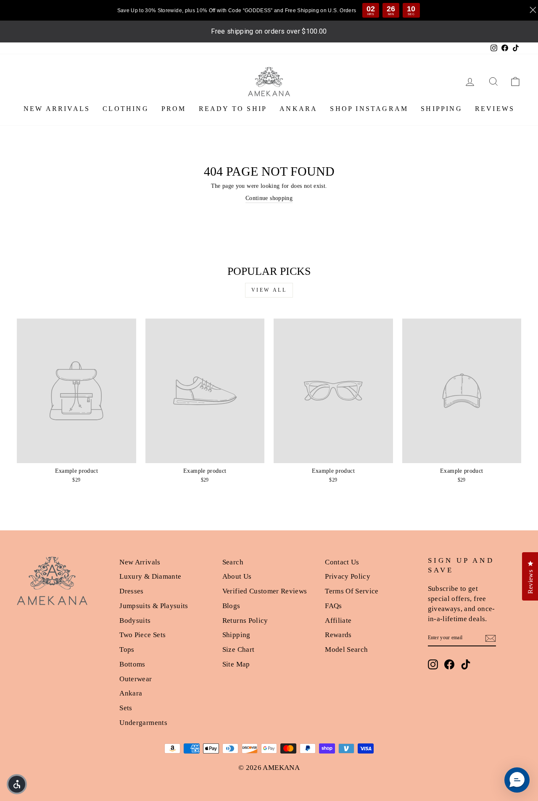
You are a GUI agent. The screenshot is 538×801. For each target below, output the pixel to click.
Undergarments (143, 723)
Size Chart (238, 649)
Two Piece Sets (142, 635)
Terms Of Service (352, 591)
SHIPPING (441, 108)
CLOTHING (126, 108)
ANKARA (298, 108)
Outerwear (135, 679)
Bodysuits (134, 620)
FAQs (333, 606)
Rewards (338, 635)
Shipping (236, 635)
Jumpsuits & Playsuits (153, 606)
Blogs (231, 606)
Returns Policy (245, 620)
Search (232, 562)
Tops (126, 649)
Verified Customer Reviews (264, 591)
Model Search (346, 649)
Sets (125, 708)
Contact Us (342, 562)
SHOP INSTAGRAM (369, 108)
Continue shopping (269, 198)
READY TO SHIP (233, 108)
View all (269, 290)
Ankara (130, 693)
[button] (17, 784)
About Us (237, 576)
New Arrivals (139, 562)
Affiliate (338, 620)
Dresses (131, 591)
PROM (173, 108)
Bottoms (132, 664)
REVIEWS (494, 108)
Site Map (236, 664)
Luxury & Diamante (150, 576)
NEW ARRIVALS (57, 108)
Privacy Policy (347, 576)
